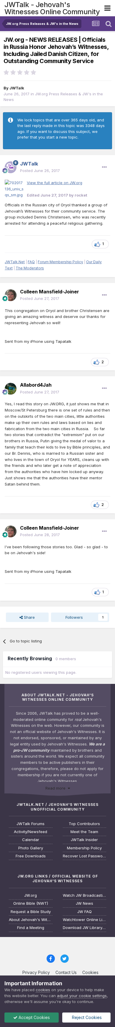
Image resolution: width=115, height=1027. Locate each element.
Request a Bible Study (31, 911)
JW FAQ (84, 911)
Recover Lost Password (84, 856)
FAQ (31, 262)
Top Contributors (84, 824)
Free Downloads (31, 856)
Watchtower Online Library (84, 919)
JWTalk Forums (31, 824)
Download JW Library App (84, 927)
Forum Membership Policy (60, 262)
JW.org (30, 895)
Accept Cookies (33, 1017)
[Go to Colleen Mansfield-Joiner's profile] (11, 295)
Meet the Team (84, 832)
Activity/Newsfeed (30, 832)
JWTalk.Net (15, 262)
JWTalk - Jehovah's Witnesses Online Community (52, 8)
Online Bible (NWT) (30, 903)
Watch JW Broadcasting (84, 895)
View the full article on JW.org (54, 182)
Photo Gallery (30, 848)
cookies (43, 989)
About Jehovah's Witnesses (30, 919)
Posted (40, 170)
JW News (84, 903)
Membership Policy (84, 848)
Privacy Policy (36, 972)
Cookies (90, 972)
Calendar (30, 840)
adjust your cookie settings (82, 995)
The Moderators (30, 268)
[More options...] (104, 167)
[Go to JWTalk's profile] (11, 167)
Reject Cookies (86, 1017)
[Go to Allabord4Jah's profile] (11, 389)
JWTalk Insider (84, 840)
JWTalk (16, 88)
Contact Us (66, 972)
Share (29, 617)
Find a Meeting (30, 927)
